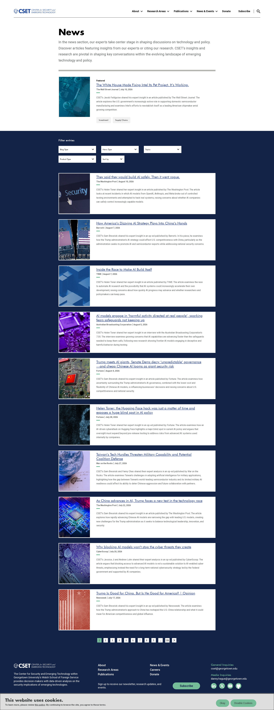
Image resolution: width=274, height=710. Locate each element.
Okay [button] (222, 703)
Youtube (230, 686)
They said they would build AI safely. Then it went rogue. (138, 177)
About (102, 665)
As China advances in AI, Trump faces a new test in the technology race (149, 501)
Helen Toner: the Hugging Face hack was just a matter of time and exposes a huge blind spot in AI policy (145, 410)
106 (167, 640)
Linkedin (214, 686)
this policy (40, 705)
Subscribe (244, 11)
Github (238, 686)
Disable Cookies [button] (243, 703)
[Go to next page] (174, 640)
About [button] (135, 11)
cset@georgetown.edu (224, 668)
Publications (106, 674)
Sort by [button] (106, 159)
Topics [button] (147, 149)
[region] (137, 702)
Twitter (222, 686)
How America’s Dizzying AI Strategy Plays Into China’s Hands (141, 223)
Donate (226, 11)
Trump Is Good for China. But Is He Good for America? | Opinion (145, 593)
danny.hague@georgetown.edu (229, 678)
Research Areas (108, 669)
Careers (155, 669)
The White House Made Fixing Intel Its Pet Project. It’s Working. (142, 85)
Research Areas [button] (156, 11)
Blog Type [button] (64, 149)
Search (257, 11)
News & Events (159, 665)
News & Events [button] (205, 11)
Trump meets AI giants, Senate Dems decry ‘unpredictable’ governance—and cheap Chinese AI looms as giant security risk (148, 364)
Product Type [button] (65, 159)
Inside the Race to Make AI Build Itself (124, 269)
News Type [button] (107, 149)
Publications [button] (181, 11)
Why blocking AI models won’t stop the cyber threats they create (143, 547)
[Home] (32, 11)
